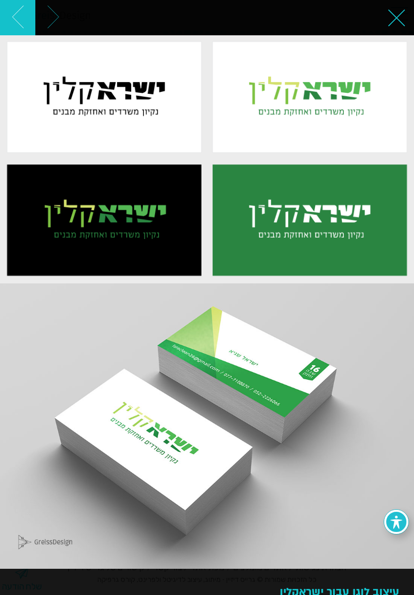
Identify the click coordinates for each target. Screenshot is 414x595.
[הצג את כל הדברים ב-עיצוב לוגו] (396, 17)
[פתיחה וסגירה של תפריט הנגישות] (396, 522)
